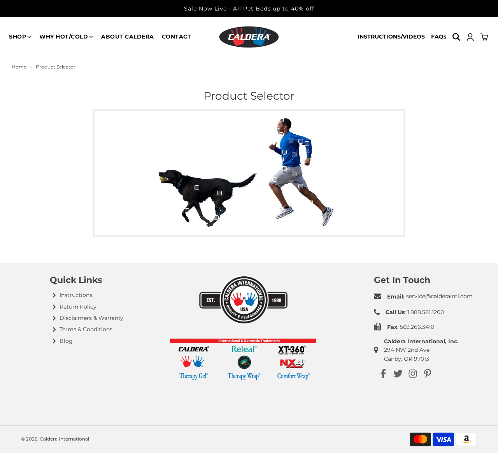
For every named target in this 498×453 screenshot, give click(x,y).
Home (19, 67)
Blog (66, 340)
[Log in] (470, 37)
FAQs (438, 36)
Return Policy (78, 306)
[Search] (456, 37)
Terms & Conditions (86, 329)
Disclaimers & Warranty (91, 317)
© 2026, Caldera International (55, 439)
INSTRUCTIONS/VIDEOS (391, 36)
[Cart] (484, 37)
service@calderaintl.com (439, 296)
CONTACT (176, 36)
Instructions (76, 294)
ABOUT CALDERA (127, 36)
